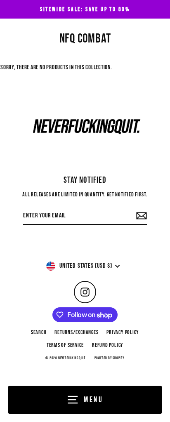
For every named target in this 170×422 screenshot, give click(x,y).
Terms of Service (65, 345)
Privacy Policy (122, 332)
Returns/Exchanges (76, 332)
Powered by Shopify (109, 358)
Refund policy (107, 345)
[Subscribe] (140, 216)
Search (39, 332)
